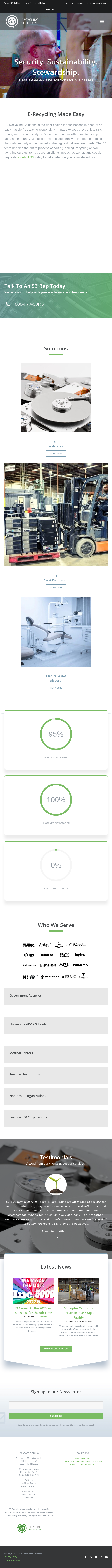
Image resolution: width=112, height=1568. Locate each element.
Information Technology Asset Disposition (83, 1448)
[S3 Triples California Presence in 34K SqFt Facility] (78, 1278)
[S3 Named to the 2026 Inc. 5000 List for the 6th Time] (33, 1278)
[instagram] (101, 1543)
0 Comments (42, 1304)
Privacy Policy (10, 1543)
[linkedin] (106, 1543)
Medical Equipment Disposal (83, 1451)
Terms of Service (12, 1546)
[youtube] (96, 1543)
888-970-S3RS (102, 3)
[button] (54, 1224)
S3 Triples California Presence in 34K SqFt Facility (79, 1299)
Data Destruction (83, 1445)
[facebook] (85, 1543)
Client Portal (50, 9)
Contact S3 (26, 157)
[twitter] (91, 1543)
